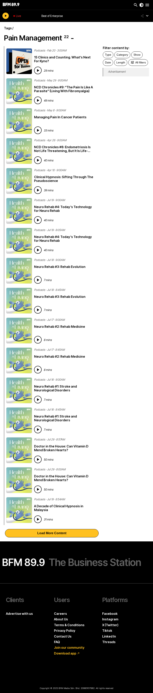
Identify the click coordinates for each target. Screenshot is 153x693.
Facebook (110, 614)
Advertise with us (19, 614)
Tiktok (107, 631)
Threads (109, 642)
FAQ (57, 642)
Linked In (109, 636)
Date (108, 62)
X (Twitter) (110, 625)
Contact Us (63, 636)
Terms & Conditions (69, 625)
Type (108, 54)
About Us (61, 619)
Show (136, 54)
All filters (140, 62)
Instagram (110, 619)
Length (120, 62)
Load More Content (51, 533)
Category (122, 54)
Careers (60, 614)
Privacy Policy (64, 631)
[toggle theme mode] (141, 5)
